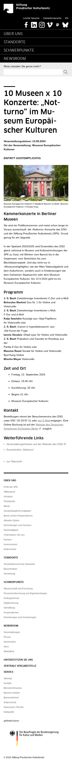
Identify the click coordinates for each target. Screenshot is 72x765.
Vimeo (50, 23)
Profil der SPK (11, 487)
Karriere (8, 539)
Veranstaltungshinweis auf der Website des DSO (34, 444)
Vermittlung (9, 607)
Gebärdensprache (52, 18)
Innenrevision (10, 544)
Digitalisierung (11, 603)
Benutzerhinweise (13, 688)
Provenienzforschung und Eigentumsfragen (25, 593)
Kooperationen (11, 612)
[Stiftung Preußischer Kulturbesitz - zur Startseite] (27, 8)
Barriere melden (12, 693)
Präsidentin (9, 501)
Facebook (26, 23)
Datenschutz (10, 549)
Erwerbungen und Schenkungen (20, 617)
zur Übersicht (14, 461)
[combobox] (33, 72)
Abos (6, 646)
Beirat (7, 506)
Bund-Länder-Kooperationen (18, 515)
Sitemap (8, 678)
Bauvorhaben (10, 569)
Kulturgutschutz (11, 598)
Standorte (15, 42)
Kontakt (7, 683)
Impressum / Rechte (14, 707)
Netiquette (9, 712)
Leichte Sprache (31, 18)
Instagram (42, 23)
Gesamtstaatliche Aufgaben (17, 511)
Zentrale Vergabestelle (20, 666)
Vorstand (8, 496)
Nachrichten (10, 642)
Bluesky (65, 23)
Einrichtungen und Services (17, 525)
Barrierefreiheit (11, 697)
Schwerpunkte (19, 50)
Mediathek (9, 651)
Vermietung (9, 573)
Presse (7, 637)
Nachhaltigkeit (11, 530)
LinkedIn (34, 23)
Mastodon (58, 23)
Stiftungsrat (9, 491)
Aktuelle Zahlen (11, 520)
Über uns (13, 34)
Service (8, 672)
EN (66, 18)
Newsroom (15, 59)
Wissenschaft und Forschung (18, 588)
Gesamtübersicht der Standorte (19, 564)
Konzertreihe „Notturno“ (20, 449)
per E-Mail (44, 420)
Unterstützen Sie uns (14, 535)
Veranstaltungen (12, 632)
